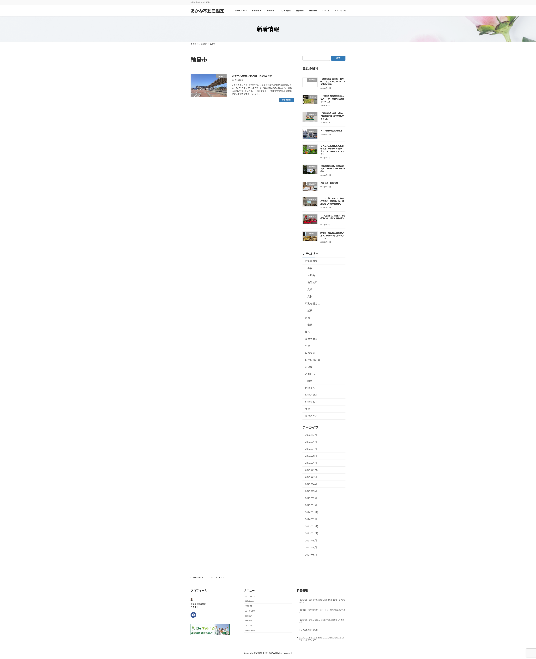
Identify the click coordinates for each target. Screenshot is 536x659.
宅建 (307, 345)
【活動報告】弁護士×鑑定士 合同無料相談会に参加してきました (332, 116)
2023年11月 (311, 526)
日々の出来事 (312, 359)
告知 (307, 331)
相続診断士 (311, 402)
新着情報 (248, 621)
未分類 (309, 366)
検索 (338, 58)
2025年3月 (311, 491)
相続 (309, 380)
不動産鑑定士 (312, 303)
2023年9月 (311, 540)
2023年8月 (311, 547)
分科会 (311, 275)
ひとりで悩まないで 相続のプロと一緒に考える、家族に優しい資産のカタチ (332, 201)
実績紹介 (248, 616)
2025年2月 (311, 498)
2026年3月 (311, 456)
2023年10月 (311, 533)
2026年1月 (311, 463)
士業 (309, 324)
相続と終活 (311, 395)
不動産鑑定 (311, 261)
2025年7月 (311, 477)
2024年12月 (311, 512)
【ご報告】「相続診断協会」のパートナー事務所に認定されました (332, 99)
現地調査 (310, 388)
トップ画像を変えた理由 (331, 130)
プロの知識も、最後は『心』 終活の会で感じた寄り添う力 (333, 218)
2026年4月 (311, 448)
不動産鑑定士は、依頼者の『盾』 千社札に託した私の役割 (332, 168)
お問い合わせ (198, 577)
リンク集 (248, 625)
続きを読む (286, 100)
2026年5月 (311, 441)
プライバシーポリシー (217, 577)
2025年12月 (311, 470)
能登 (307, 409)
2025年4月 (311, 484)
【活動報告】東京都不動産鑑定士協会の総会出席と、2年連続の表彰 (332, 81)
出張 (309, 268)
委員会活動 (311, 338)
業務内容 (248, 606)
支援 (309, 289)
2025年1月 (311, 505)
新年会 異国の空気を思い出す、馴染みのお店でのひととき (332, 235)
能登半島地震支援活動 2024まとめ (252, 75)
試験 (309, 310)
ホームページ (250, 596)
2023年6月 (311, 554)
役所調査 (310, 352)
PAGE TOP (522, 636)
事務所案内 (249, 601)
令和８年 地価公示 (330, 183)
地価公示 (312, 282)
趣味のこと (311, 416)
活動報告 (310, 373)
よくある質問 (250, 611)
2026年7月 (311, 434)
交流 (307, 317)
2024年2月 (311, 519)
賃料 (309, 296)
